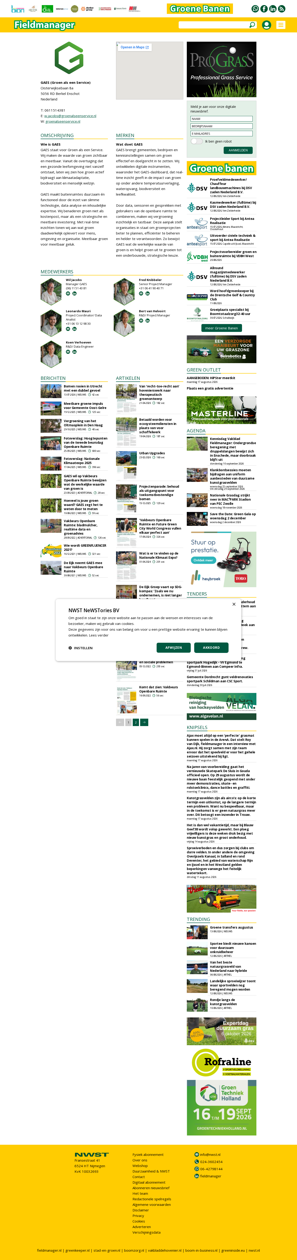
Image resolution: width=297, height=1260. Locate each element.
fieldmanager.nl (49, 1250)
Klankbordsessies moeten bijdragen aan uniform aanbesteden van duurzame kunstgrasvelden (232, 476)
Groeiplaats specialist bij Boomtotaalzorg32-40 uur (230, 311)
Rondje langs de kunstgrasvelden (223, 1002)
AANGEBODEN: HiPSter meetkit (211, 378)
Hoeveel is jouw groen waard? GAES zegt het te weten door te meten (83, 504)
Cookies (138, 1221)
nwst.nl (254, 1250)
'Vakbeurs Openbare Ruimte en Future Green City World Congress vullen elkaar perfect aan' (160, 526)
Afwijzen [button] (173, 647)
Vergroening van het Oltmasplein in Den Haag (83, 423)
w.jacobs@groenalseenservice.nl (70, 115)
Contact (138, 1176)
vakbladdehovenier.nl (164, 1250)
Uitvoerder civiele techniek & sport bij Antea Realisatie (232, 237)
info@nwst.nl (210, 1154)
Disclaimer (140, 1210)
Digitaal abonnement (148, 1182)
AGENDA (196, 430)
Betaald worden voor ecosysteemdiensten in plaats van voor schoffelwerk (157, 425)
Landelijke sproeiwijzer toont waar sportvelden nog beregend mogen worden (233, 985)
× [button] (234, 604)
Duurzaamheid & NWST (151, 1171)
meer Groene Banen (221, 328)
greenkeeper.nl (77, 1250)
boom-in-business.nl (201, 1250)
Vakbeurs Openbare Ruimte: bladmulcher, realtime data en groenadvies (80, 527)
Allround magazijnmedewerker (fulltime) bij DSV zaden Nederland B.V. (228, 274)
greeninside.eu (233, 1250)
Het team (140, 1193)
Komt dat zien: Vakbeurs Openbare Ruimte (158, 689)
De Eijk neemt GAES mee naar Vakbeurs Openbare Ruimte (83, 567)
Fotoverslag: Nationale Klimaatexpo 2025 (82, 460)
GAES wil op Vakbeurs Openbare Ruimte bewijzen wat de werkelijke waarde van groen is (85, 482)
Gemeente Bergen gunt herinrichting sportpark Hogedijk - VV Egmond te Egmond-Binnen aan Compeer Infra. (216, 662)
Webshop (140, 1165)
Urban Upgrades (152, 453)
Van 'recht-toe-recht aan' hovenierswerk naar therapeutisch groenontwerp (159, 392)
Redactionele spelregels (151, 1199)
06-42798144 (211, 1168)
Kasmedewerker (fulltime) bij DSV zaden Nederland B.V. (233, 204)
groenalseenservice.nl (62, 121)
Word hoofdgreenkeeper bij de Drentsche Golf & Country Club (232, 295)
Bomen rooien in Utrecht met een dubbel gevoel (83, 388)
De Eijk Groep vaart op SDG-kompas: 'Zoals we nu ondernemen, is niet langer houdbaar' (160, 593)
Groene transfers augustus (231, 927)
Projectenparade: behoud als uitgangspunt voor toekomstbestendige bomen (159, 492)
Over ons (139, 1160)
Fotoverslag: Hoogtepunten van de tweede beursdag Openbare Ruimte (85, 442)
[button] (80, 647)
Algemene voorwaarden (151, 1204)
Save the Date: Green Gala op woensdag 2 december (233, 516)
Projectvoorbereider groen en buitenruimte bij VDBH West (233, 254)
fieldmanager (210, 1176)
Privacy (138, 1215)
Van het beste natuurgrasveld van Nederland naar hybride (228, 966)
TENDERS (197, 594)
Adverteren (141, 1226)
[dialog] (148, 630)
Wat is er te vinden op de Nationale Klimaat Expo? (158, 555)
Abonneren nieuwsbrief (150, 1187)
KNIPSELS (197, 727)
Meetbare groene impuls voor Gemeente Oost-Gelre (85, 405)
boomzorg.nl (134, 1250)
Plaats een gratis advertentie (210, 388)
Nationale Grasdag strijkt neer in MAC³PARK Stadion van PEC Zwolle (230, 499)
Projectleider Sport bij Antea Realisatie (232, 220)
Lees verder (99, 635)
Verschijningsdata (146, 1232)
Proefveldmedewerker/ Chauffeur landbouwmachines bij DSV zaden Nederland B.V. (231, 185)
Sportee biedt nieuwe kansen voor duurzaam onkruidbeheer (233, 947)
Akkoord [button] (211, 647)
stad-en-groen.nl (107, 1250)
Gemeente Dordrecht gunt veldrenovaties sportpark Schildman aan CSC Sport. (220, 679)
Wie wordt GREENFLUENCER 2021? (85, 547)
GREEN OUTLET (204, 370)
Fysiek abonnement (148, 1154)
